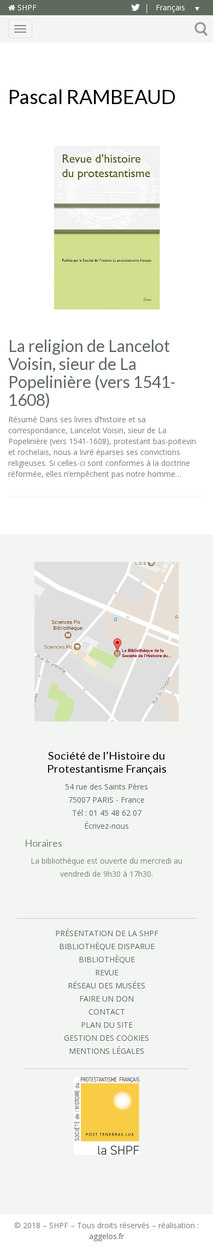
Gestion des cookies (106, 1038)
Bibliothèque (107, 959)
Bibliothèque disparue (107, 946)
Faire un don (106, 998)
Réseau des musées (106, 985)
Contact (106, 1011)
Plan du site (107, 1025)
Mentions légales (106, 1051)
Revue (107, 972)
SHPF (26, 7)
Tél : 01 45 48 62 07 (106, 813)
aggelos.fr (106, 1236)
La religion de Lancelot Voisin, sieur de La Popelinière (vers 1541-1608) (92, 373)
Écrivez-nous (106, 826)
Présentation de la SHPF (106, 933)
